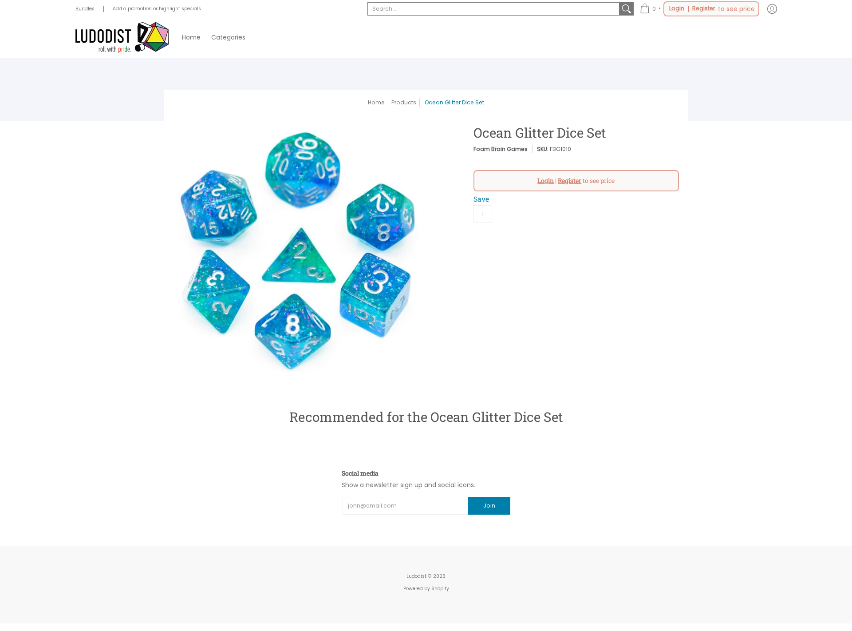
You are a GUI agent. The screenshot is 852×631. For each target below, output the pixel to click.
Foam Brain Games (500, 149)
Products (403, 102)
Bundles (85, 8)
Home (376, 102)
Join (489, 505)
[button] (699, 9)
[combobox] (493, 9)
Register (703, 8)
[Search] (626, 9)
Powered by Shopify (426, 588)
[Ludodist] (122, 38)
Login (676, 8)
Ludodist (416, 576)
